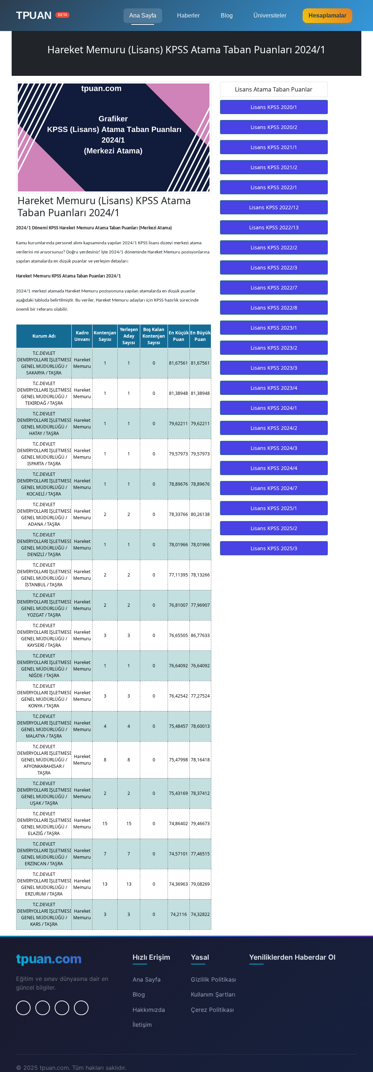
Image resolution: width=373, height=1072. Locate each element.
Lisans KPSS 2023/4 (274, 387)
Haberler (188, 15)
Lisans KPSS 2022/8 (274, 307)
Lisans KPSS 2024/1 (274, 407)
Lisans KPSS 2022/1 (274, 187)
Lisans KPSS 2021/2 (274, 167)
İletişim (142, 1024)
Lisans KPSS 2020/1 (274, 107)
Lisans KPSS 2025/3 (274, 548)
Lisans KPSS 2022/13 (274, 227)
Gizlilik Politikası (213, 979)
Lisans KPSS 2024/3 (274, 447)
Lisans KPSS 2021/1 (274, 147)
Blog (227, 15)
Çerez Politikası (212, 1009)
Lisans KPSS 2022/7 (274, 287)
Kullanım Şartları (213, 994)
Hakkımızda (149, 1009)
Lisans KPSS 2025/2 (274, 528)
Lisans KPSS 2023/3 (274, 367)
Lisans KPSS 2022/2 (274, 247)
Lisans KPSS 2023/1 (274, 327)
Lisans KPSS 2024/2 (274, 427)
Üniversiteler (270, 15)
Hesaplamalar (327, 15)
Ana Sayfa (142, 15)
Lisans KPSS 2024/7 (274, 488)
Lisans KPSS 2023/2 (274, 347)
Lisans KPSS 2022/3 (274, 267)
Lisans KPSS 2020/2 (274, 127)
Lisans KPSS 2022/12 (274, 207)
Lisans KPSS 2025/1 (274, 508)
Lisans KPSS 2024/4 (274, 468)
